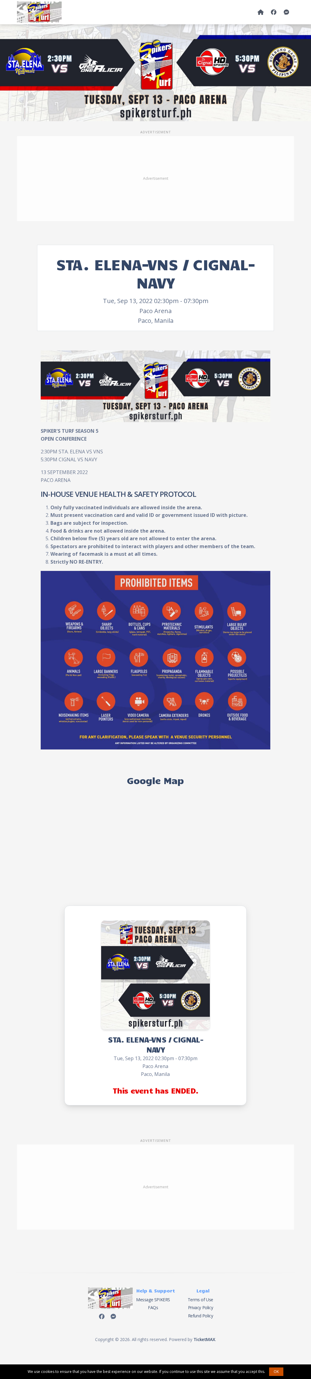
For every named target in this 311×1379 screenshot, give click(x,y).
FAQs (153, 1307)
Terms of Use (200, 1299)
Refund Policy (200, 1316)
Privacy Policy (200, 1307)
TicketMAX (204, 1339)
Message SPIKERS (153, 1299)
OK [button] (276, 1371)
